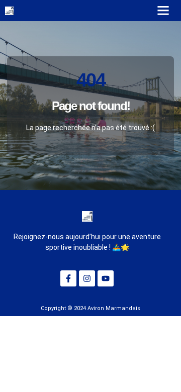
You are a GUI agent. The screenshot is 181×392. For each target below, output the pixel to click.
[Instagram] (87, 278)
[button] (162, 10)
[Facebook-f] (68, 278)
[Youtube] (106, 278)
